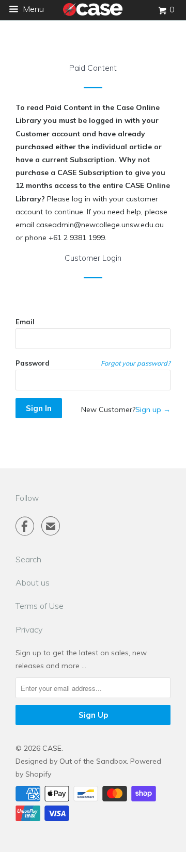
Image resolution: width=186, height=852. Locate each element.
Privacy (29, 629)
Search (28, 559)
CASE (51, 748)
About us (33, 582)
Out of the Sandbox (93, 761)
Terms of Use (40, 606)
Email (25, 322)
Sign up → (153, 409)
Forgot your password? (136, 363)
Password (33, 363)
